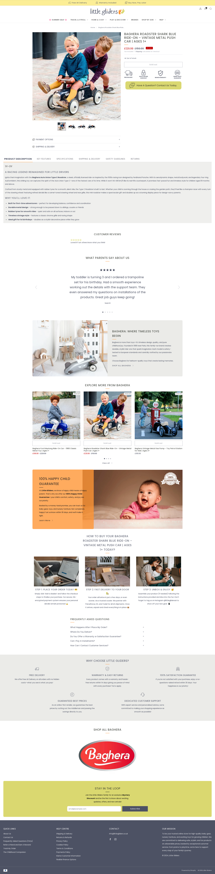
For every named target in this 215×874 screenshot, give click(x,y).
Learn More (44, 520)
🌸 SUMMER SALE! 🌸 (58, 20)
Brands (134, 20)
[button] (102, 312)
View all (106, 463)
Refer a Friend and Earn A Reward (17, 845)
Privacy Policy (62, 841)
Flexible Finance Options (66, 859)
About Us (7, 834)
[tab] (18, 159)
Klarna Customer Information (68, 856)
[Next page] (182, 415)
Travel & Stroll (78, 20)
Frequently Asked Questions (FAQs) (18, 841)
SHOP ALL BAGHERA (121, 365)
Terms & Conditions (64, 848)
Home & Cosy (97, 20)
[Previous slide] (36, 76)
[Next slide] (116, 76)
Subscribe (135, 808)
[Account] (200, 8)
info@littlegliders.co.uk (118, 834)
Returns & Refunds (64, 837)
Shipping (139, 51)
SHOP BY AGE (148, 20)
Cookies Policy (62, 845)
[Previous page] (32, 415)
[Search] (210, 8)
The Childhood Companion (14, 852)
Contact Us (8, 837)
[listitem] (77, 2)
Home (93, 27)
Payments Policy (63, 852)
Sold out (56, 443)
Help (161, 20)
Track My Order (9, 848)
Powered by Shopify (189, 870)
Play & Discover (118, 20)
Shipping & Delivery (64, 834)
